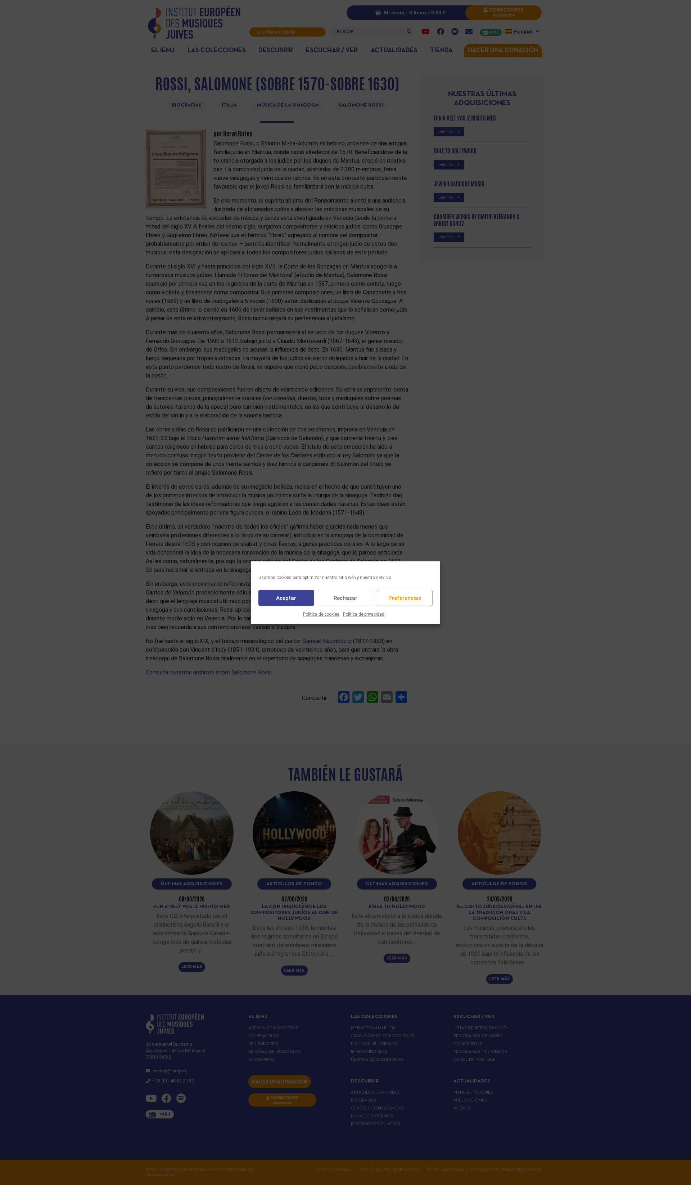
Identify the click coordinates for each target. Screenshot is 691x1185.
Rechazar (345, 597)
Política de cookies (321, 614)
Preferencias (404, 597)
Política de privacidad (363, 614)
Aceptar (286, 597)
